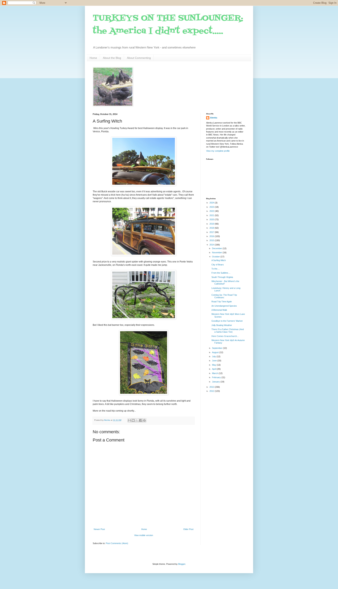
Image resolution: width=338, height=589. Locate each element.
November (217, 252)
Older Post (188, 529)
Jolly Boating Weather (221, 325)
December (217, 248)
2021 (212, 215)
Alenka (213, 117)
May (214, 365)
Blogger (181, 564)
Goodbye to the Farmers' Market (227, 321)
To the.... (215, 269)
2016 (212, 236)
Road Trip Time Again (221, 301)
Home (93, 57)
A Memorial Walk (219, 310)
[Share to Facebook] (141, 420)
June (214, 360)
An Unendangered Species (224, 306)
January (216, 381)
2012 (212, 391)
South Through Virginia (222, 277)
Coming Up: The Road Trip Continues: (224, 296)
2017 (212, 232)
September (217, 348)
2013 (212, 387)
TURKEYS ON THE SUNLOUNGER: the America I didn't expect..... (168, 24)
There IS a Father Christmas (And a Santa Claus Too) (227, 330)
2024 (212, 202)
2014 (212, 244)
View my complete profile (218, 151)
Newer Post (99, 529)
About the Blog (112, 57)
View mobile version (143, 535)
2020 (212, 219)
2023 (212, 207)
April (214, 369)
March (215, 373)
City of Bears (217, 264)
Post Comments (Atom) (117, 543)
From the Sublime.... (220, 273)
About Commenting (139, 57)
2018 (212, 228)
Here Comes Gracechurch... (225, 336)
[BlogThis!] (133, 420)
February (216, 377)
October (216, 256)
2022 (212, 211)
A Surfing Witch (218, 260)
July (214, 356)
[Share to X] (137, 420)
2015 (212, 240)
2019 (212, 224)
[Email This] (129, 420)
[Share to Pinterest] (144, 420)
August (215, 352)
